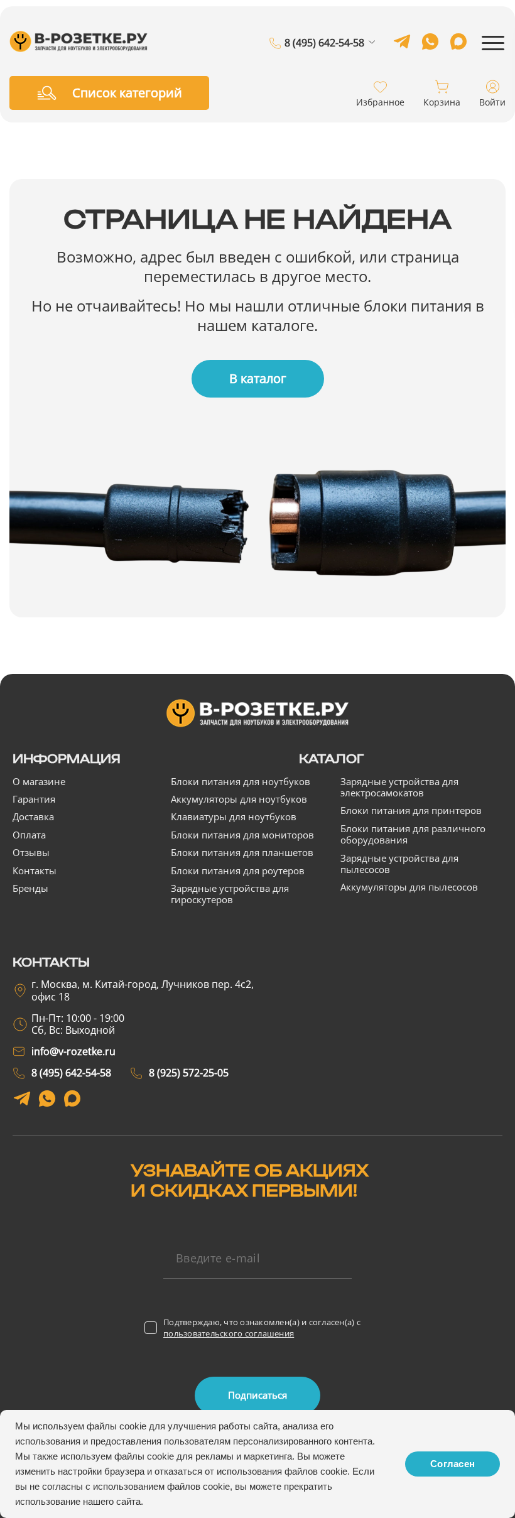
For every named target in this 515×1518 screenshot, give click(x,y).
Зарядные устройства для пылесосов (399, 864)
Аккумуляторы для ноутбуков (239, 799)
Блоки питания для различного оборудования (412, 834)
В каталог (257, 378)
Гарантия (34, 799)
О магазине (39, 781)
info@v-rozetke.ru (73, 1051)
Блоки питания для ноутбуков (240, 781)
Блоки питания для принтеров (411, 810)
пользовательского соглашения (228, 1333)
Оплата (29, 834)
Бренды (30, 888)
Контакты (35, 870)
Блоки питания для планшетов (242, 852)
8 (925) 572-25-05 (324, 61)
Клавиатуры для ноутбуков (233, 816)
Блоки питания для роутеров (238, 870)
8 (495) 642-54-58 (324, 43)
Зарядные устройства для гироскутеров (230, 894)
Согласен (452, 1463)
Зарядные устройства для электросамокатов (399, 787)
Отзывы (31, 852)
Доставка (33, 816)
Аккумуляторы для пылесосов (409, 887)
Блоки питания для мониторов (242, 834)
